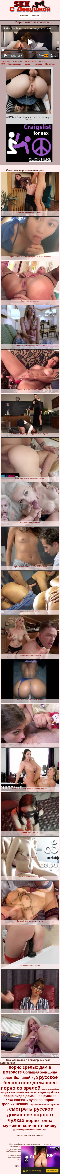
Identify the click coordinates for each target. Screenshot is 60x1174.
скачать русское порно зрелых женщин (27, 1102)
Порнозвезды (14, 64)
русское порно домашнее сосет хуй (29, 1130)
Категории (24, 15)
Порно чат (36, 15)
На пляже (50, 64)
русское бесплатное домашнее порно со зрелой (29, 1083)
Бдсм (27, 64)
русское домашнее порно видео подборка (32, 1092)
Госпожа (38, 64)
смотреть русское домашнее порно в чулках (30, 1114)
